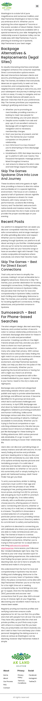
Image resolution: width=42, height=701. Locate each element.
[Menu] (37, 6)
